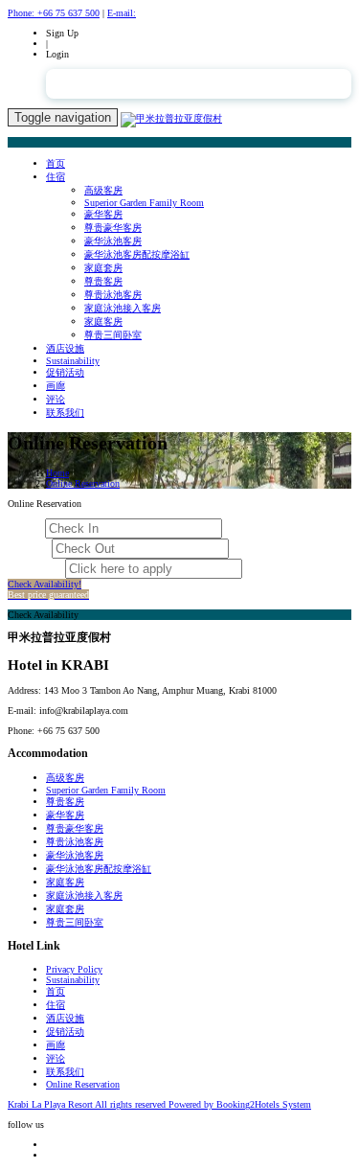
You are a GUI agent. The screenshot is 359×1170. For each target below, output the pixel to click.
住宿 (55, 177)
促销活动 (65, 372)
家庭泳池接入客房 (122, 308)
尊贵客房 (103, 281)
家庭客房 (103, 321)
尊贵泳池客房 (113, 294)
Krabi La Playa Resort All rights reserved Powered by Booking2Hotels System (159, 1104)
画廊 (55, 385)
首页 (55, 163)
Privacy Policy (74, 969)
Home (57, 473)
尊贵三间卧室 (113, 335)
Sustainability (73, 361)
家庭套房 (103, 268)
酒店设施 (65, 348)
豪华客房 (103, 214)
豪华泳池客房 (113, 241)
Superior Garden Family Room (144, 202)
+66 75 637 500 (54, 13)
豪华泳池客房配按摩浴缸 (137, 254)
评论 (55, 399)
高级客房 (103, 190)
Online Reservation (83, 483)
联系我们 (65, 412)
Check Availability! (48, 589)
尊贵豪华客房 (113, 227)
